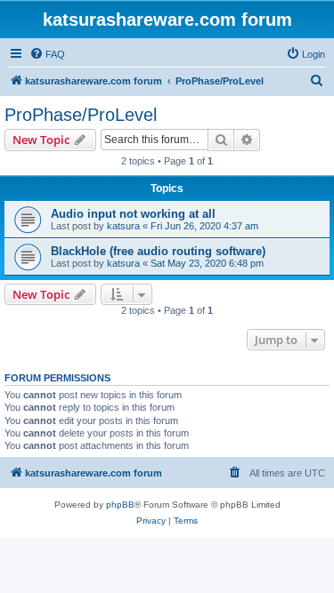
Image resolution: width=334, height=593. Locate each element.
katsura (123, 225)
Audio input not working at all (133, 213)
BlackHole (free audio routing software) (158, 251)
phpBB (120, 504)
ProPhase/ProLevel (80, 114)
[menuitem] (47, 54)
